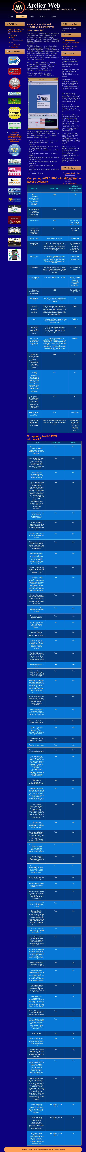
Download (14, 35)
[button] (28, 103)
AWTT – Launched (71, 46)
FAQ (12, 42)
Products (22, 16)
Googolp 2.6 (69, 49)
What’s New (14, 47)
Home (11, 16)
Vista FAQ (16, 44)
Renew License (18, 40)
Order (32, 16)
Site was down (70, 40)
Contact (53, 16)
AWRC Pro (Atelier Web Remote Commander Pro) (16, 31)
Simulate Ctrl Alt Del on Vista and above (72, 174)
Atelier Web (43, 5)
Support (42, 16)
